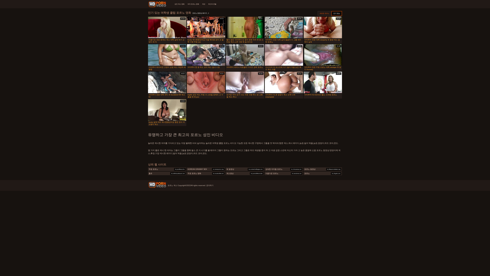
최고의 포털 (212, 4)
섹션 (203, 4)
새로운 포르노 (324, 13)
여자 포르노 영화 (193, 4)
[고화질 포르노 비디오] (157, 184)
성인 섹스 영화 (180, 4)
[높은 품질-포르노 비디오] (157, 4)
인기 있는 (336, 13)
